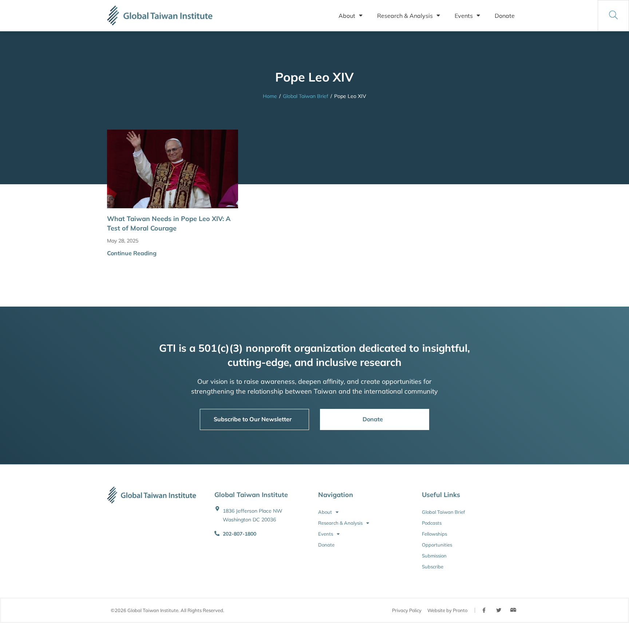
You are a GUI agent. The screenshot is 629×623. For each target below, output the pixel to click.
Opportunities (437, 545)
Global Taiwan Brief (305, 96)
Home (270, 96)
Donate (505, 15)
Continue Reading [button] (132, 253)
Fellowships (434, 534)
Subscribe (432, 566)
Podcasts (432, 523)
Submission (434, 556)
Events (464, 15)
